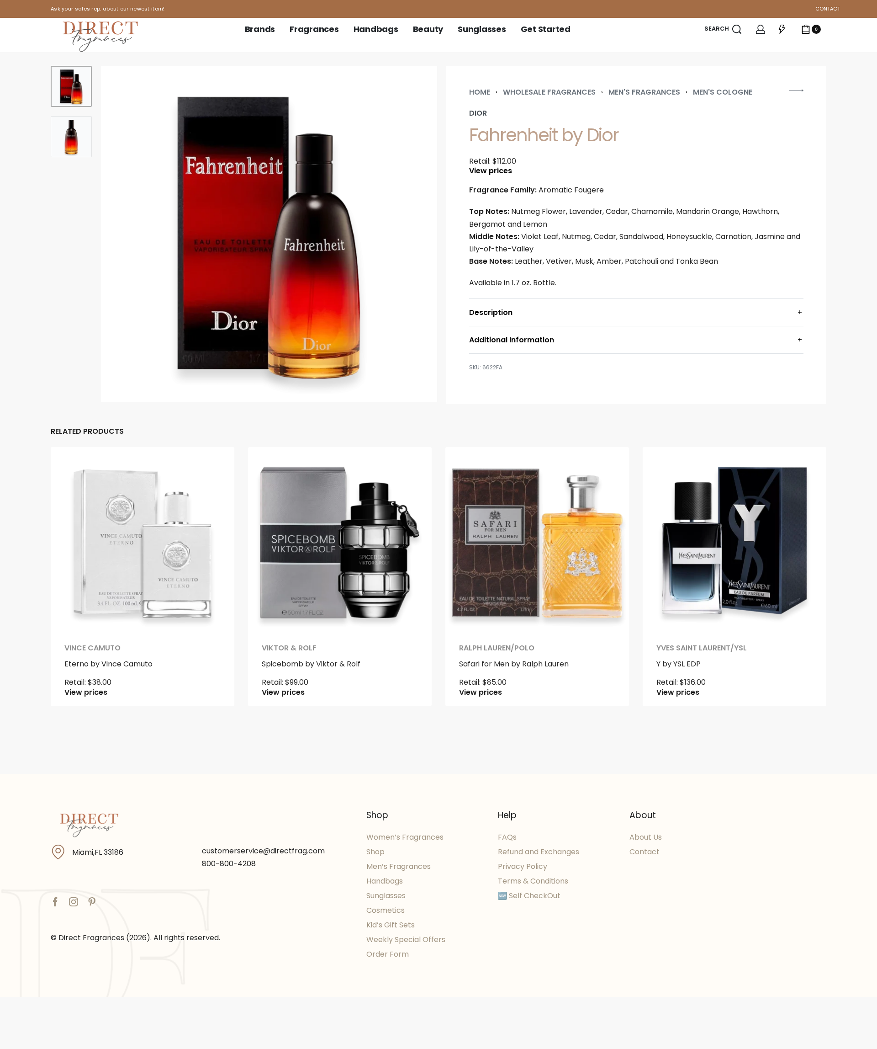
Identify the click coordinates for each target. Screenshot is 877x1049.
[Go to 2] (71, 136)
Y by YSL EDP (678, 664)
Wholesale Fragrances (549, 92)
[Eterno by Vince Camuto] (142, 539)
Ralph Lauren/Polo (496, 648)
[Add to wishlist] (213, 468)
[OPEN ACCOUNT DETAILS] (760, 29)
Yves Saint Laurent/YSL (701, 648)
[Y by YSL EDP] (734, 539)
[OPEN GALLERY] (269, 234)
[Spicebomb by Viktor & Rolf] (340, 539)
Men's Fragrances (644, 92)
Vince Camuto (92, 648)
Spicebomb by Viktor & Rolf (311, 664)
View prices (490, 171)
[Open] (782, 29)
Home (479, 92)
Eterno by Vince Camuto (108, 664)
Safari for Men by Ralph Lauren (514, 664)
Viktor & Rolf (289, 648)
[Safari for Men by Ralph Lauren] (537, 539)
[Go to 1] (71, 86)
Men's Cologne (722, 92)
